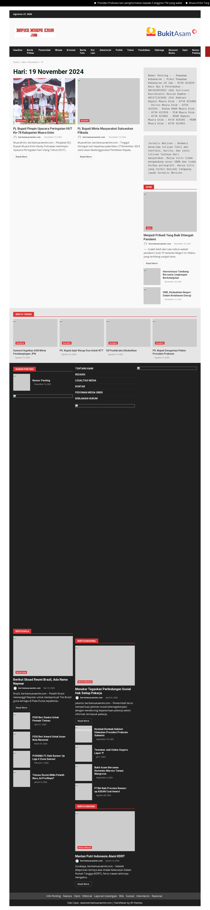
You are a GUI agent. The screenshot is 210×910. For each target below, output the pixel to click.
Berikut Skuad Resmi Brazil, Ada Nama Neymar (43, 656)
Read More (21, 156)
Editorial (87, 896)
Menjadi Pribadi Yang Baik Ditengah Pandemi (170, 212)
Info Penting (53, 896)
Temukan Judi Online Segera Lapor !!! (83, 753)
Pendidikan (144, 50)
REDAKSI (80, 374)
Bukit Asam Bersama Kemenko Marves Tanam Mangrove (83, 772)
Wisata (58, 50)
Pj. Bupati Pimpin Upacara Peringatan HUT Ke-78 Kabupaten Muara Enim (44, 101)
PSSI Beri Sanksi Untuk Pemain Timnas (21, 720)
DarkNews (120, 902)
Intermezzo (143, 896)
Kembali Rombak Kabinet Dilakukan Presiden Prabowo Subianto (83, 734)
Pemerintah (45, 50)
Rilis (121, 896)
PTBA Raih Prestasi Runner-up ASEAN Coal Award (83, 791)
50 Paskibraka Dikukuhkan (128, 333)
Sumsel (130, 896)
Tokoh (130, 50)
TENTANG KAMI (84, 368)
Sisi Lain (93, 51)
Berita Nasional (85, 682)
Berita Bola (21, 672)
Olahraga (159, 50)
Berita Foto (83, 51)
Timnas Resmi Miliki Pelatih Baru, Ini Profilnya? (21, 778)
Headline (17, 50)
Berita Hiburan (84, 847)
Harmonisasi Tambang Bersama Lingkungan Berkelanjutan (152, 276)
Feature (67, 896)
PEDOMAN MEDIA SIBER (89, 392)
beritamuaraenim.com (29, 137)
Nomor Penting (196, 51)
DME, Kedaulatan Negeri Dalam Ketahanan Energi (152, 295)
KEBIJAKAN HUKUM (86, 398)
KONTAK (80, 386)
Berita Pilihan (30, 51)
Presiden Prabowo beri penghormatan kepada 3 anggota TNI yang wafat (128, 3)
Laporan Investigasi (105, 896)
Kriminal (71, 50)
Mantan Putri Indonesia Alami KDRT (105, 831)
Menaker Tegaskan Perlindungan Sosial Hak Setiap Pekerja (105, 666)
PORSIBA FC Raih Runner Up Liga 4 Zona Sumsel (21, 759)
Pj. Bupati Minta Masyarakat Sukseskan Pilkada (109, 101)
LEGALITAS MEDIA (85, 380)
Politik (119, 50)
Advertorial (105, 50)
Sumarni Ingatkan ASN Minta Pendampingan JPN (35, 333)
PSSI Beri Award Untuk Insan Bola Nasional (21, 740)
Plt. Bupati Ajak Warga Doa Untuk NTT (82, 333)
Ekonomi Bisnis (173, 51)
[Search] (202, 52)
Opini (185, 50)
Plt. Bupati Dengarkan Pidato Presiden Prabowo (175, 333)
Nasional (157, 896)
